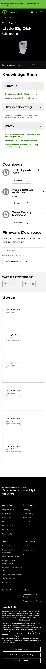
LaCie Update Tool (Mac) (25, 171)
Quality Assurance (30, 521)
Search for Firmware (13, 261)
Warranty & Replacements (12, 574)
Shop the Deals (8, 509)
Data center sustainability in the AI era (19, 491)
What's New (6, 517)
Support (5, 541)
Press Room (27, 546)
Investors (6, 590)
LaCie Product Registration (12, 567)
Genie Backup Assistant (22, 213)
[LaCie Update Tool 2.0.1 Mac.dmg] (6, 172)
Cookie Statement (24, 620)
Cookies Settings (22, 661)
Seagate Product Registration (8, 562)
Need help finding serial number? (13, 255)
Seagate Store (7, 505)
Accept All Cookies (21, 649)
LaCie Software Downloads (12, 556)
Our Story (26, 509)
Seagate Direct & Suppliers (33, 601)
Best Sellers (7, 513)
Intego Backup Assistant (22, 191)
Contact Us (6, 582)
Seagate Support (9, 17)
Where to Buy (7, 534)
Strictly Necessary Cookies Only (21, 655)
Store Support (7, 530)
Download (18, 180)
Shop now (37, 3)
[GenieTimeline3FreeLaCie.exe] (6, 214)
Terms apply (5, 5)
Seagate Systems (9, 578)
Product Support (8, 546)
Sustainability (28, 513)
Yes (6, 283)
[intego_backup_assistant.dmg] (6, 191)
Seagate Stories (29, 550)
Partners (26, 590)
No (26, 283)
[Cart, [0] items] (32, 12)
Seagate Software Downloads (8, 551)
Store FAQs (6, 521)
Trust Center (28, 517)
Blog (25, 554)
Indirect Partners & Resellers (30, 596)
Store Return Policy (9, 526)
